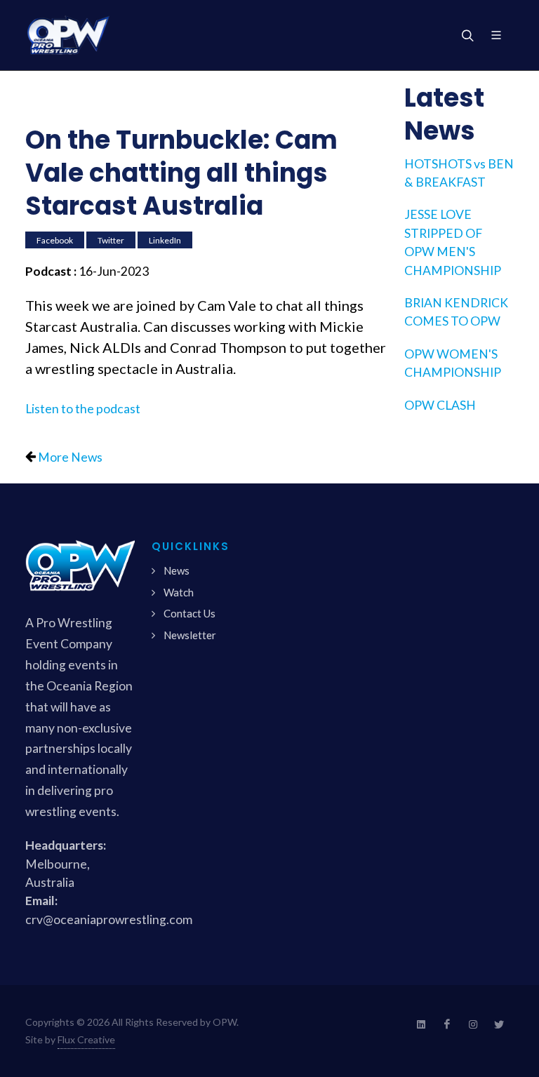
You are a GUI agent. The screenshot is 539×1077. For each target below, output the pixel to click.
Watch (179, 592)
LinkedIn (165, 239)
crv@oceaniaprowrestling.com (108, 919)
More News (70, 457)
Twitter (111, 239)
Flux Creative (86, 1039)
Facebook (54, 239)
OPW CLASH (440, 405)
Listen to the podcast (82, 408)
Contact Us (189, 613)
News (176, 570)
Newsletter (190, 635)
